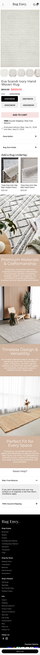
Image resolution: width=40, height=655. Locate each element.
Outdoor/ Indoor (7, 591)
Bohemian (5, 532)
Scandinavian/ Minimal (9, 541)
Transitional (6, 550)
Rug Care (5, 615)
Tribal (3, 553)
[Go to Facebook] (3, 639)
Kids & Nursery (7, 570)
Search (4, 600)
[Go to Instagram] (6, 639)
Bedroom (5, 567)
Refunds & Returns (8, 606)
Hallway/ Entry (7, 561)
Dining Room (6, 573)
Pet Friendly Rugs (8, 588)
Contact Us (5, 629)
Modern (4, 535)
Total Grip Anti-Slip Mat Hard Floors (29, 186)
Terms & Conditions (8, 612)
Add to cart (20, 651)
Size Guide (5, 618)
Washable (5, 585)
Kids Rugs (5, 582)
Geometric (5, 547)
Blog (3, 623)
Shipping (5, 603)
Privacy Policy (7, 609)
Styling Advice (7, 620)
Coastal (4, 538)
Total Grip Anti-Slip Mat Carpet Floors (9, 186)
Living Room (6, 564)
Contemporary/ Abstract (10, 544)
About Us (5, 626)
